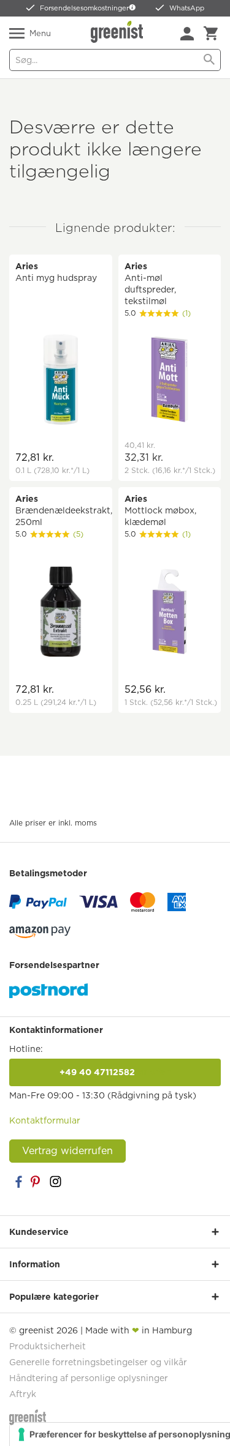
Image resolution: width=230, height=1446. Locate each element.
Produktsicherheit (47, 1346)
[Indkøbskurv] (211, 33)
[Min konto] (187, 33)
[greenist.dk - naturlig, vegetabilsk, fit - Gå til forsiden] (118, 31)
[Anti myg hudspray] (60, 381)
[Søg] (209, 60)
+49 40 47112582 (115, 1072)
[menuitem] (187, 33)
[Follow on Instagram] (55, 1181)
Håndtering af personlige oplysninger (88, 1378)
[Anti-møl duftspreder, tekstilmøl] (170, 381)
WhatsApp (186, 8)
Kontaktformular (44, 1120)
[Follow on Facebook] (18, 1181)
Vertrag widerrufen (67, 1151)
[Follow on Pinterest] (37, 1181)
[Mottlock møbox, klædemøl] (170, 613)
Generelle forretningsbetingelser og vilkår (98, 1362)
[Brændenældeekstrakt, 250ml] (60, 613)
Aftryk (22, 1394)
